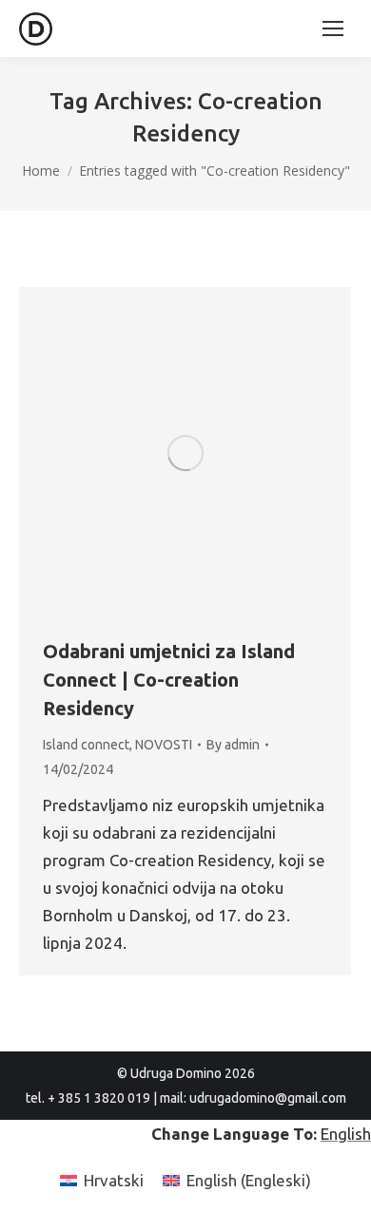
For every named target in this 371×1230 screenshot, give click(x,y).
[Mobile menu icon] (333, 28)
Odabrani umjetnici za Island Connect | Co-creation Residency (169, 679)
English (346, 1134)
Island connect (86, 744)
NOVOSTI (163, 744)
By (233, 744)
